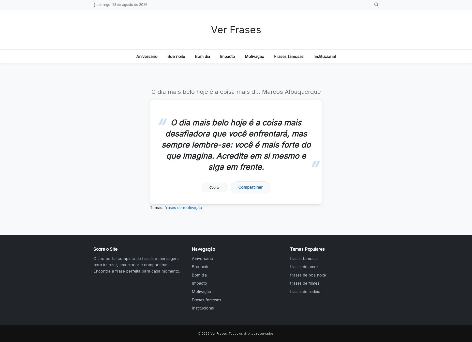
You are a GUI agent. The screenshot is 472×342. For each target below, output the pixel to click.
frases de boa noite (308, 275)
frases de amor (304, 266)
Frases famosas (289, 56)
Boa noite (176, 56)
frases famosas (304, 258)
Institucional (324, 56)
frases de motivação (183, 207)
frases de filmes (304, 283)
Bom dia (202, 56)
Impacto (227, 56)
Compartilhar (250, 187)
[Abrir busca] (376, 4)
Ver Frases (236, 30)
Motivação (254, 56)
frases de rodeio (305, 291)
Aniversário (147, 56)
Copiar (214, 187)
